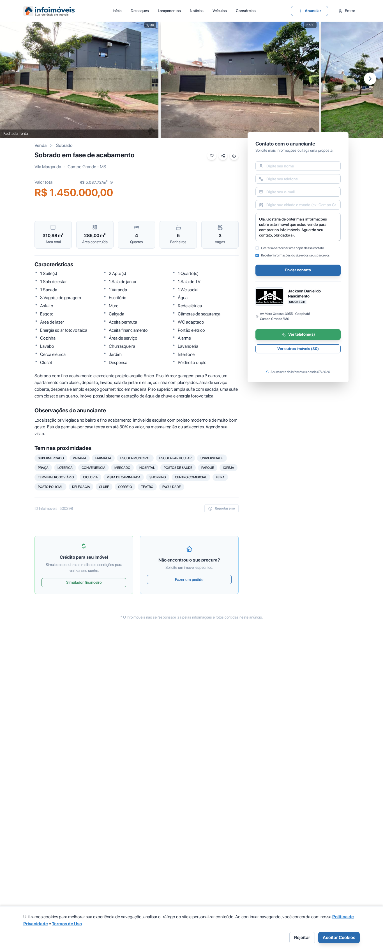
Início (117, 10)
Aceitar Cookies (339, 937)
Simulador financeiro (84, 582)
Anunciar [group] (313, 10)
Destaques (140, 10)
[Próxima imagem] (370, 78)
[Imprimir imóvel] (234, 155)
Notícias (197, 10)
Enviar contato (298, 270)
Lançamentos (169, 10)
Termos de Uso (67, 923)
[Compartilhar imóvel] (222, 155)
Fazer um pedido (189, 579)
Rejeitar (302, 937)
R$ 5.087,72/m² (93, 182)
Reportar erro (225, 508)
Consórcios (246, 10)
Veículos (220, 10)
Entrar (350, 10)
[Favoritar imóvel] (211, 155)
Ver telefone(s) (301, 334)
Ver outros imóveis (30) (298, 349)
